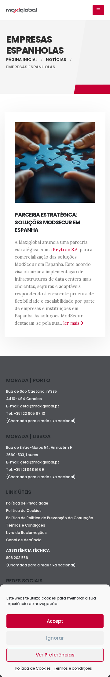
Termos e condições (73, 668)
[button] (98, 10)
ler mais (72, 323)
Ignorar (55, 638)
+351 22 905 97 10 (29, 413)
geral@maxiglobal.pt (39, 406)
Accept (55, 621)
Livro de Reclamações (26, 532)
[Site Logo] (21, 10)
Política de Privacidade (27, 503)
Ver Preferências (55, 655)
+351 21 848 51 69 (29, 469)
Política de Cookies (33, 668)
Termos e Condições (25, 525)
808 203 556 (17, 557)
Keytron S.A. (66, 249)
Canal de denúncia (24, 540)
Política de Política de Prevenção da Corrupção (49, 518)
